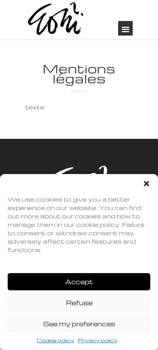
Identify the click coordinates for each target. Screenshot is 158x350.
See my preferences (79, 324)
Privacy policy (97, 340)
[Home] (56, 19)
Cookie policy (55, 340)
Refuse (79, 303)
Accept (79, 282)
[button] (146, 183)
